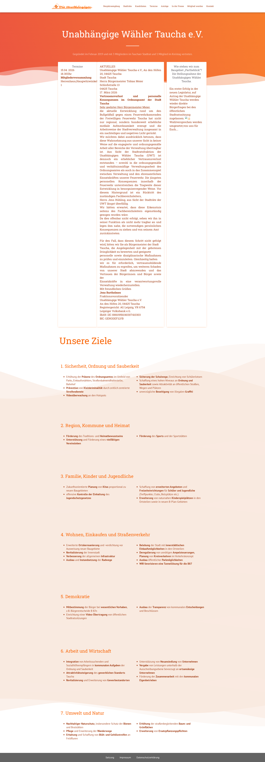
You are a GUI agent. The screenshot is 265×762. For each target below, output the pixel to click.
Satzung (110, 757)
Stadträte (127, 6)
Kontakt (210, 6)
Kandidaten (140, 6)
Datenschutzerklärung (148, 757)
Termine (153, 6)
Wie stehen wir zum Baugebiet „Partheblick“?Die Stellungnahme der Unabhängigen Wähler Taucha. (186, 74)
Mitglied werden (195, 6)
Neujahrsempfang (111, 6)
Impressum (125, 757)
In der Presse (178, 6)
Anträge (164, 6)
